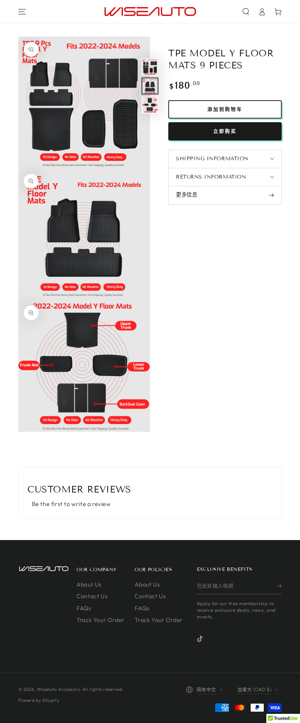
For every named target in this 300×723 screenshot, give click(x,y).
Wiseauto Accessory (58, 689)
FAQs (83, 608)
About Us (89, 584)
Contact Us (92, 596)
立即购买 (225, 131)
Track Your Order (100, 619)
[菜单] (22, 12)
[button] (246, 12)
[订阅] (279, 586)
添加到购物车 (225, 109)
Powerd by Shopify (38, 700)
